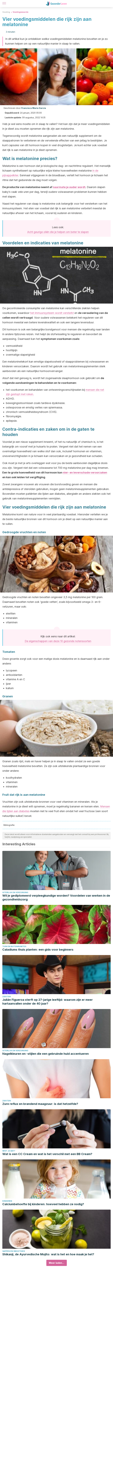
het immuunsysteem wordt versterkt (52, 312)
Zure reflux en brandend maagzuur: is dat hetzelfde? (40, 1104)
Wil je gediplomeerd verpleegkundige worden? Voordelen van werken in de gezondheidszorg (56, 897)
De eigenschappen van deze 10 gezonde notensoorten (58, 641)
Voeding (6, 12)
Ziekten (6, 996)
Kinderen (7, 1201)
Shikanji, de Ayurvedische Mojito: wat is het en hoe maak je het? (48, 1254)
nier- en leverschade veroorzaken (85, 472)
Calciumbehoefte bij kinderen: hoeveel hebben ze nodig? (43, 1204)
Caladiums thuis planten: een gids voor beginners (37, 949)
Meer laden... (56, 1262)
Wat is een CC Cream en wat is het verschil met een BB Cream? (47, 1154)
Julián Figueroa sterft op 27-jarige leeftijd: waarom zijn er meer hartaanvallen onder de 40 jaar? (47, 1001)
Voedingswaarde (20, 12)
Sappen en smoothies (13, 1251)
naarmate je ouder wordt (69, 187)
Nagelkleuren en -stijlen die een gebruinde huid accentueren (45, 1053)
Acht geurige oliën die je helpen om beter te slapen (58, 231)
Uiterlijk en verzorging (15, 892)
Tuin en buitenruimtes (14, 946)
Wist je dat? (8, 1151)
